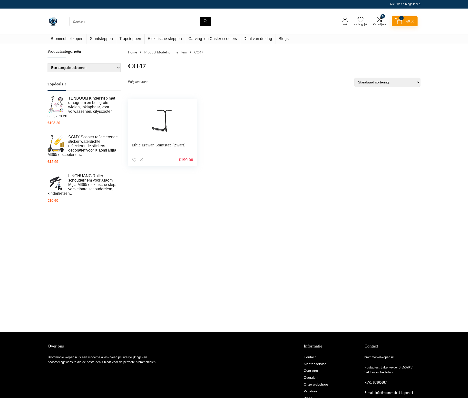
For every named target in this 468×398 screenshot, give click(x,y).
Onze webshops (316, 384)
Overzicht (311, 377)
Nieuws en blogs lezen (405, 4)
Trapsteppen (130, 39)
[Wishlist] (360, 20)
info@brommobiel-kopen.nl (394, 393)
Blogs (284, 39)
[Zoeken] (205, 21)
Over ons (311, 371)
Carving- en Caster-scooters (212, 39)
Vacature (310, 391)
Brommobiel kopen (67, 39)
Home (132, 52)
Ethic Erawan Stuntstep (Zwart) (158, 145)
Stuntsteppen (101, 39)
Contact (310, 357)
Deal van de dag (258, 39)
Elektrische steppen (165, 39)
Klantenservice (315, 364)
